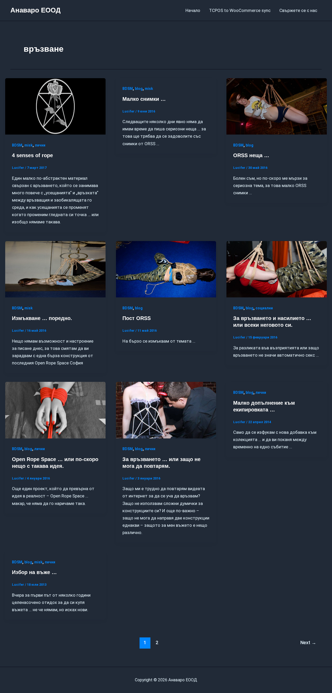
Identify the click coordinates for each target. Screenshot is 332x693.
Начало (192, 10)
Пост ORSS (136, 318)
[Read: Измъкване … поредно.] (55, 268)
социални (264, 308)
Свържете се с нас (298, 10)
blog (139, 88)
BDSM (17, 145)
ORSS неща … (251, 155)
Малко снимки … (144, 99)
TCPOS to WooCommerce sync (240, 10)
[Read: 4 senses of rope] (55, 106)
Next (308, 642)
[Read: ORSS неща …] (276, 106)
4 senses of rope (32, 155)
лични (40, 145)
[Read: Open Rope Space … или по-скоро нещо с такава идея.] (55, 409)
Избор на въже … (34, 572)
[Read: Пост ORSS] (166, 268)
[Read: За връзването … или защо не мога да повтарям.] (166, 409)
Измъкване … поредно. (42, 318)
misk (28, 145)
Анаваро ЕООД (35, 10)
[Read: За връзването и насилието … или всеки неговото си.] (276, 268)
